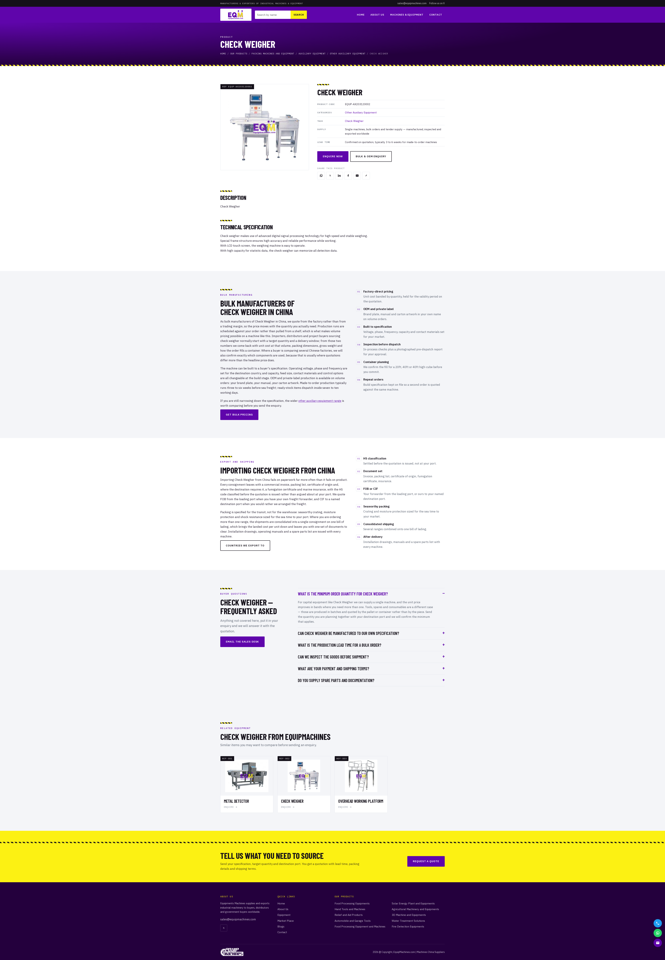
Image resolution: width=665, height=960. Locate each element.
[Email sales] (658, 943)
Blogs (280, 926)
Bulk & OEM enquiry (371, 156)
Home (360, 14)
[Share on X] (330, 175)
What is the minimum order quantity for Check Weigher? (343, 593)
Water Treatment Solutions (408, 920)
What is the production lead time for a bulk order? (339, 645)
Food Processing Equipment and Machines (360, 926)
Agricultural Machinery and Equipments (415, 909)
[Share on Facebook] (348, 175)
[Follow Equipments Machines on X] (223, 927)
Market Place (285, 920)
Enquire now (333, 156)
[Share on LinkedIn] (339, 175)
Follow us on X (437, 3)
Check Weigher (354, 121)
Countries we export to (245, 545)
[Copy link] (366, 175)
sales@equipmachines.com (412, 3)
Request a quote (426, 861)
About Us (377, 14)
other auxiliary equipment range (319, 401)
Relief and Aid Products (349, 915)
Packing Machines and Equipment (273, 53)
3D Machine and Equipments (409, 915)
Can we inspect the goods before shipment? (333, 656)
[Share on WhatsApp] (321, 175)
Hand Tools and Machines (350, 909)
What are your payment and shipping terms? (333, 668)
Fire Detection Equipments (408, 926)
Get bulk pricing (239, 414)
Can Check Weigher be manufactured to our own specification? (348, 633)
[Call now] (658, 923)
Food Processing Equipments (352, 903)
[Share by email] (357, 175)
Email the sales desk (242, 641)
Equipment (283, 915)
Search (299, 14)
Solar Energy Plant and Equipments (413, 903)
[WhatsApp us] (658, 933)
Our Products (238, 53)
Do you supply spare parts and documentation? (336, 680)
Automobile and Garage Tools (353, 920)
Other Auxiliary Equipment (347, 53)
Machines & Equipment (406, 14)
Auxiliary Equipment (312, 53)
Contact (435, 14)
